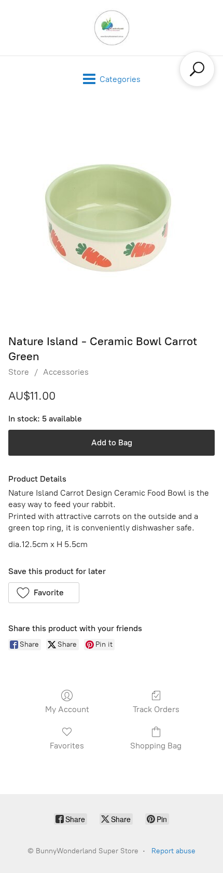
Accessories (66, 372)
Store (18, 372)
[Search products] (197, 69)
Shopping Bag (156, 746)
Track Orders (156, 709)
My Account (67, 709)
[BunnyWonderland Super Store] (111, 27)
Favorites (67, 746)
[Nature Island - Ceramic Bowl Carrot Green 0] (111, 215)
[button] (43, 592)
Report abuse (173, 851)
